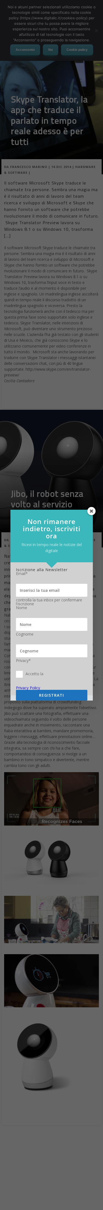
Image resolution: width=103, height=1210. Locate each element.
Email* (22, 574)
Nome (21, 608)
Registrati (51, 695)
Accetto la (34, 673)
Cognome (25, 634)
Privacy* (23, 661)
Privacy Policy (28, 687)
